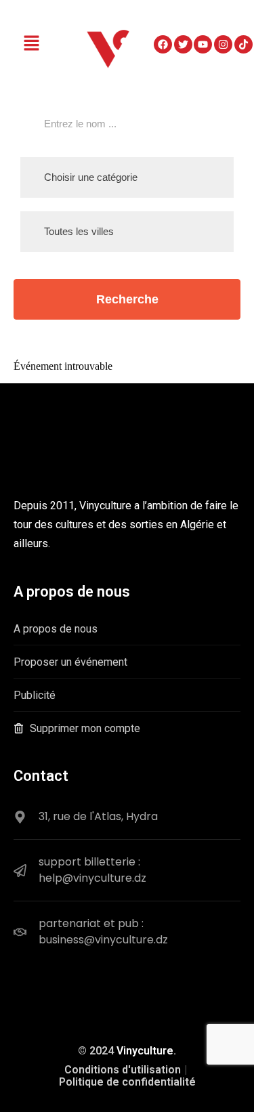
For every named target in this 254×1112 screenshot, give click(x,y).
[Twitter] (183, 44)
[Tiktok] (243, 44)
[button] (31, 44)
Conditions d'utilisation (122, 1069)
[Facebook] (163, 44)
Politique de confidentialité (127, 1081)
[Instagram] (223, 44)
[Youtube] (203, 44)
